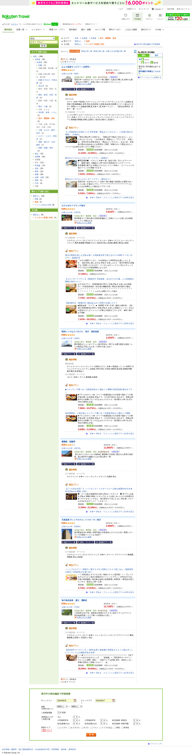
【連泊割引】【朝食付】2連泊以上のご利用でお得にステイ (91, 303)
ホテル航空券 (151, 63)
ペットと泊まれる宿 (43, 205)
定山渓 (41, 86)
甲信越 (37, 165)
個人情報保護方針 (26, 749)
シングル (63, 728)
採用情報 (55, 749)
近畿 (36, 174)
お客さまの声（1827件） (72, 448)
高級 (36, 199)
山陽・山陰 (39, 177)
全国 (76, 38)
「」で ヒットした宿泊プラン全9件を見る (111, 323)
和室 (118, 728)
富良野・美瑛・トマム (47, 112)
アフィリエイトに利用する (150, 77)
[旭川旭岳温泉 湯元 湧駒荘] (113, 611)
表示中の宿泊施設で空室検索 (148, 44)
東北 (36, 154)
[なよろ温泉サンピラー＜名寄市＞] (113, 77)
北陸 (36, 168)
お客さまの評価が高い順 (116, 51)
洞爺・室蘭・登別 (45, 148)
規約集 (63, 749)
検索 (91, 735)
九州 (36, 183)
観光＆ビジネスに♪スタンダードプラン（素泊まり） (88, 179)
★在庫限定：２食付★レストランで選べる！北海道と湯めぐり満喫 (97, 413)
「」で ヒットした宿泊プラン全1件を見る (111, 512)
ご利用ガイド (131, 9)
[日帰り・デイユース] (85, 542)
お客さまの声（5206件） (72, 526)
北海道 (84, 38)
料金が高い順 (98, 51)
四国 (36, 180)
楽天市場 (170, 9)
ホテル (146, 60)
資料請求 (72, 749)
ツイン (95, 728)
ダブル (86, 728)
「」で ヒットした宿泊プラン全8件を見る (111, 197)
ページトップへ (156, 744)
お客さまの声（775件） (71, 607)
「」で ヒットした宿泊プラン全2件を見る (111, 433)
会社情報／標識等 (9, 749)
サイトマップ (144, 9)
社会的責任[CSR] (42, 749)
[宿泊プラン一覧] (69, 89)
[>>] (135, 51)
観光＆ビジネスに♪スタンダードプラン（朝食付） (87, 158)
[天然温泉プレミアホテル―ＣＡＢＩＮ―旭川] (102, 530)
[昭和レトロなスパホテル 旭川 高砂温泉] (102, 342)
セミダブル (75, 728)
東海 (36, 171)
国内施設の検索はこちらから (150, 72)
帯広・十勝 (43, 106)
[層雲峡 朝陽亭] (114, 452)
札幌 (40, 65)
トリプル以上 (107, 728)
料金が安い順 (86, 51)
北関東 (37, 157)
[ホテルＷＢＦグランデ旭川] (102, 216)
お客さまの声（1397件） (72, 212)
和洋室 (126, 728)
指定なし (78, 41)
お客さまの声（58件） (71, 74)
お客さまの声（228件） (71, 338)
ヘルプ (120, 9)
